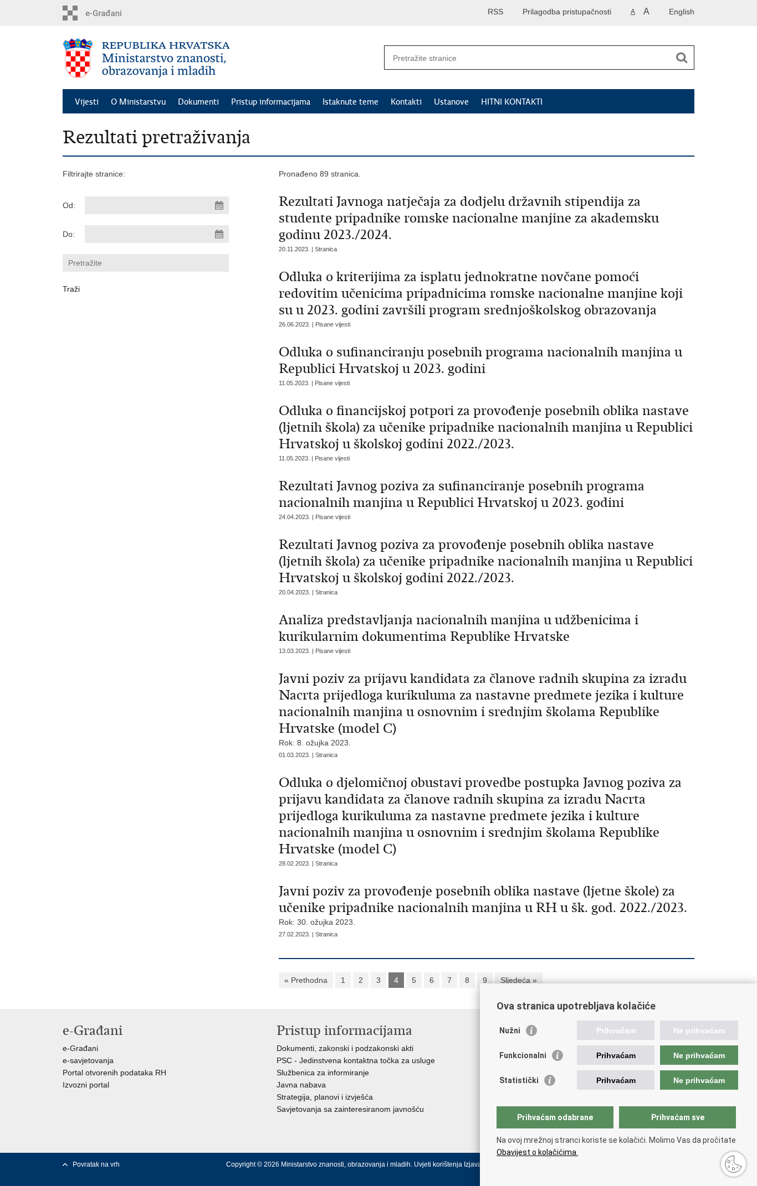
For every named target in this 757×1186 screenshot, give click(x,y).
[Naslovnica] (220, 58)
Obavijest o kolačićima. (537, 1152)
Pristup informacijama (270, 102)
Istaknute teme (350, 102)
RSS (495, 11)
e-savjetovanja (88, 1060)
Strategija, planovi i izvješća (325, 1096)
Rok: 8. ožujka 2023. (483, 708)
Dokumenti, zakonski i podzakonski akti (345, 1048)
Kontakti (406, 102)
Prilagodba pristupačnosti (567, 11)
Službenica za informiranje (323, 1072)
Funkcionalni (522, 1055)
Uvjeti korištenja (439, 1164)
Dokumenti (198, 102)
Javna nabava (301, 1084)
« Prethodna (306, 980)
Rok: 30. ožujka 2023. (483, 904)
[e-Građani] (110, 13)
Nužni (509, 1030)
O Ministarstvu (138, 102)
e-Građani (80, 1048)
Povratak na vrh (96, 1164)
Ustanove (451, 102)
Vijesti (87, 102)
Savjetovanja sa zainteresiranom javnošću (350, 1109)
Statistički (519, 1080)
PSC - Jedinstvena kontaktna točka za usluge (356, 1060)
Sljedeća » (518, 980)
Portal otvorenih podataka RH (114, 1072)
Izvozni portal (86, 1084)
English (681, 11)
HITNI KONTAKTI (512, 102)
